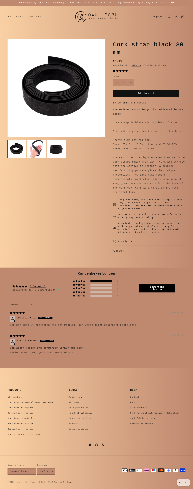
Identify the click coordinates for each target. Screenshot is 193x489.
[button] (19, 17)
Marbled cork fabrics (20, 429)
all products (15, 397)
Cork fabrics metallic (21, 418)
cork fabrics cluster (20, 424)
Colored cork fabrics (20, 413)
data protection (78, 408)
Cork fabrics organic (20, 408)
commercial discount (142, 424)
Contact (134, 397)
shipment (74, 402)
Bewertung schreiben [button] (157, 288)
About (133, 402)
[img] (17, 313)
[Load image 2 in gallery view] (36, 149)
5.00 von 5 (38, 286)
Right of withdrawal (81, 413)
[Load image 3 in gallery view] (56, 149)
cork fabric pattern (142, 418)
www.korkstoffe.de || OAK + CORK (35, 482)
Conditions (75, 397)
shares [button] (120, 251)
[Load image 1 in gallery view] (17, 149)
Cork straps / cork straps (24, 434)
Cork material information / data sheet (154, 413)
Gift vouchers (138, 408)
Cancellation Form (80, 418)
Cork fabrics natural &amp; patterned (31, 402)
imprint (73, 424)
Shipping (136, 65)
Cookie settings (78, 429)
